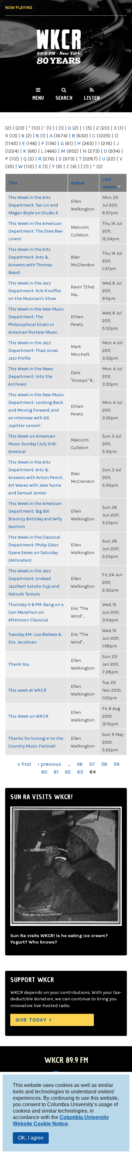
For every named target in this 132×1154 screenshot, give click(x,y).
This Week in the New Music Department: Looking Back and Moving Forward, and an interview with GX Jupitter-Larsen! (36, 410)
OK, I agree (31, 1138)
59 (117, 764)
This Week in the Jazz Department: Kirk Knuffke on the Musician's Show (34, 290)
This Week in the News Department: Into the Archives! (30, 376)
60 (44, 772)
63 (80, 772)
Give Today (31, 1020)
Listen (92, 97)
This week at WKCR (27, 690)
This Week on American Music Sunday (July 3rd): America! (32, 443)
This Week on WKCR (28, 716)
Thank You (18, 664)
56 (80, 764)
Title (12, 182)
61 (56, 772)
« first (24, 764)
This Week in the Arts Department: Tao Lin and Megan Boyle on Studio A (33, 205)
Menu (38, 97)
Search (63, 97)
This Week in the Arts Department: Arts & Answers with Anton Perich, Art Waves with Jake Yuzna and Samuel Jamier (35, 477)
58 (104, 764)
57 (92, 764)
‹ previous (49, 764)
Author (78, 182)
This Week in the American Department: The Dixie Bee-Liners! (35, 231)
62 (68, 772)
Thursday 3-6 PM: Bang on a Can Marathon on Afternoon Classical (35, 612)
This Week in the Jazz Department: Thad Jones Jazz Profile (33, 350)
